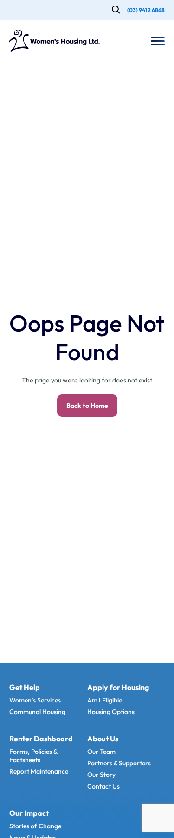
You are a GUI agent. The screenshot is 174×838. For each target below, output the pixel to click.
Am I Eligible (104, 700)
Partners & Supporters (119, 763)
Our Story (101, 774)
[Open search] (116, 10)
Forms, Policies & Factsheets (33, 755)
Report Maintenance (38, 771)
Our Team (101, 751)
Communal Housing (37, 712)
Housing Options (111, 712)
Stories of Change (35, 826)
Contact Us (103, 786)
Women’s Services (35, 700)
